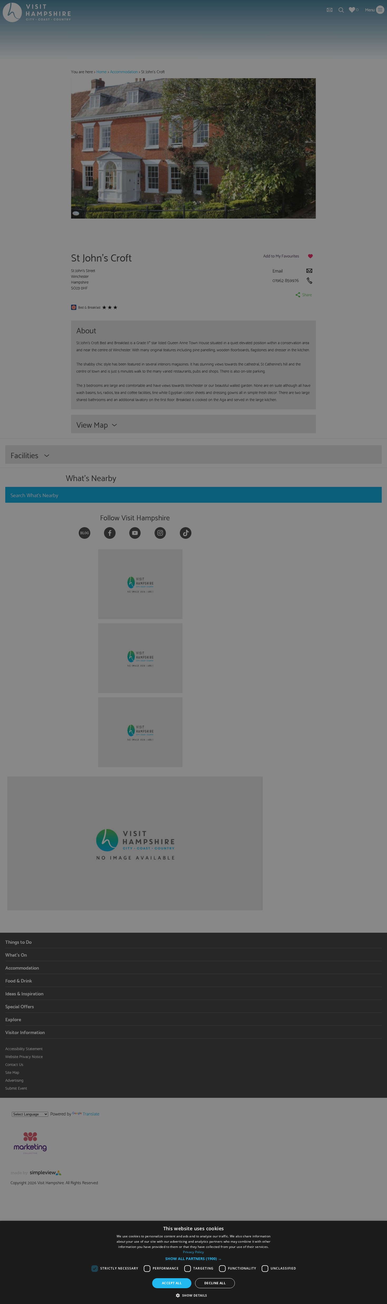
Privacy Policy (193, 1252)
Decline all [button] (215, 1283)
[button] (193, 1259)
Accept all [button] (172, 1283)
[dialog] (193, 1262)
